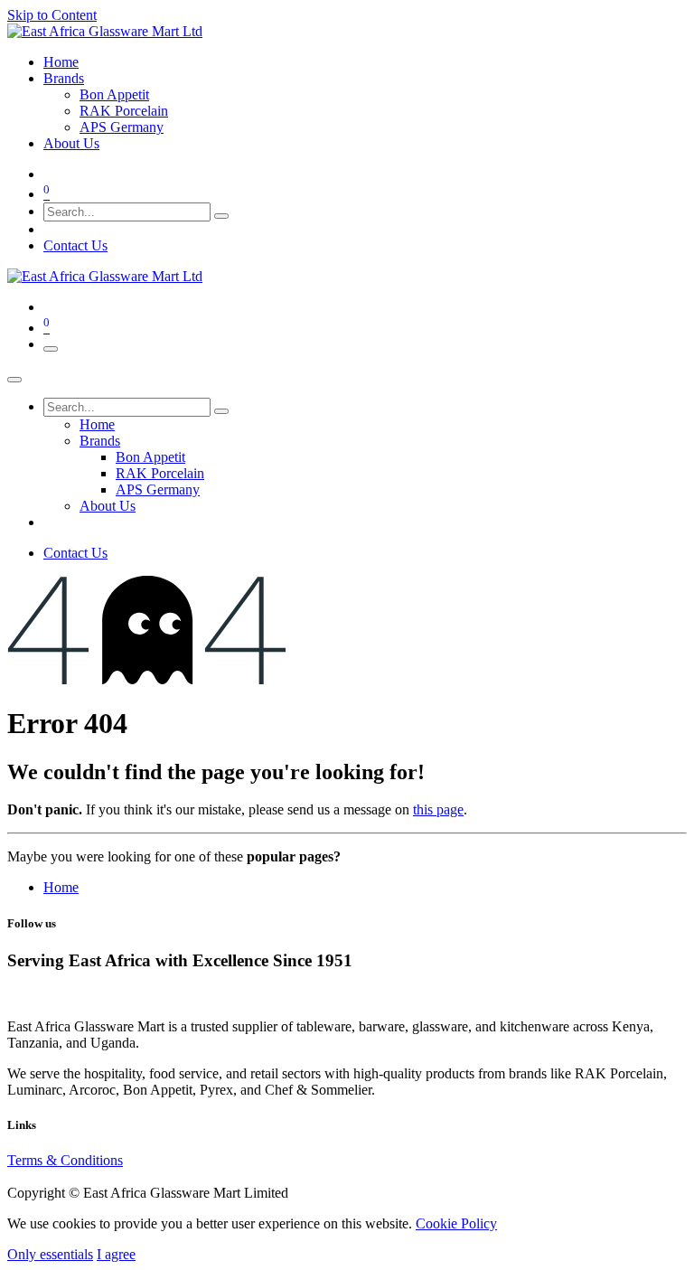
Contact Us (75, 245)
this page (438, 809)
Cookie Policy (456, 1223)
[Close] (14, 379)
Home (61, 887)
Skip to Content (52, 15)
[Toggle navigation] (50, 349)
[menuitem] (61, 62)
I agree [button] (116, 1254)
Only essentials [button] (50, 1254)
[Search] (221, 216)
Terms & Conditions (65, 1160)
